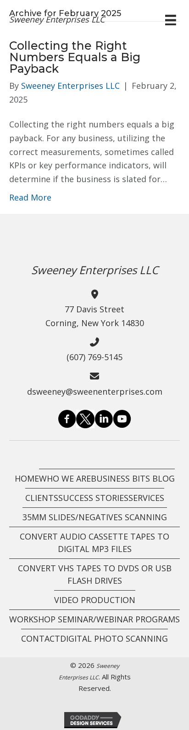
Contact (40, 638)
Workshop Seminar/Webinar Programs (94, 619)
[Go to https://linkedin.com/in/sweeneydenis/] (103, 420)
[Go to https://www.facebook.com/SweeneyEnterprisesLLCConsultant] (67, 420)
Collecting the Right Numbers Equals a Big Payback (74, 57)
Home (27, 478)
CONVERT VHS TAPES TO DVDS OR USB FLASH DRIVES (95, 574)
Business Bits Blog (133, 478)
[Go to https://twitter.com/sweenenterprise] (85, 419)
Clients (41, 497)
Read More (30, 197)
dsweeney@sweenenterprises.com (94, 391)
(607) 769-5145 (94, 356)
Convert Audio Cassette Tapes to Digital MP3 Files (94, 542)
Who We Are (65, 478)
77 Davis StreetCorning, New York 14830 (94, 316)
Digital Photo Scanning (114, 638)
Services (146, 497)
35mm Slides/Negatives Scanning (94, 517)
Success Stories (93, 497)
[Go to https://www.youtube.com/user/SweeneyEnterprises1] (122, 420)
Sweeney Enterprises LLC (57, 19)
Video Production (94, 599)
